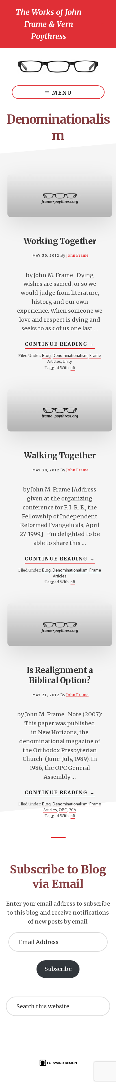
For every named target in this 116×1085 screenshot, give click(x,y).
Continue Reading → (60, 345)
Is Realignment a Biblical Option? (60, 675)
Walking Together (60, 455)
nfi (73, 367)
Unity (67, 361)
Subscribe (58, 968)
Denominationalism (70, 355)
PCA (72, 810)
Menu (62, 93)
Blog (46, 355)
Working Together (60, 241)
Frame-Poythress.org (58, 66)
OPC (63, 810)
